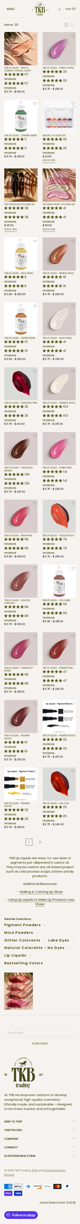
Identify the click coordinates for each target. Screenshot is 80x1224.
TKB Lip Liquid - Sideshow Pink (20, 403)
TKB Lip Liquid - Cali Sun (56, 803)
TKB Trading (23, 1170)
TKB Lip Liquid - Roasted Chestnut (17, 602)
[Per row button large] (66, 25)
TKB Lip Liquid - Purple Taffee (58, 68)
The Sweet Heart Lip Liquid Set (59, 204)
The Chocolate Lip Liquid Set (19, 204)
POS (35, 1170)
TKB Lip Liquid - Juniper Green (20, 135)
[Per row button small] (72, 25)
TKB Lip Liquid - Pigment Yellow (17, 805)
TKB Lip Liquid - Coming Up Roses (18, 669)
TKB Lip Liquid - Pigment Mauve (17, 737)
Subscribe (40, 1043)
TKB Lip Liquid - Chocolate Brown (18, 469)
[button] (6, 9)
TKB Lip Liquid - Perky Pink (18, 535)
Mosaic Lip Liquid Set (54, 135)
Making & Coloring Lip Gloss (41, 891)
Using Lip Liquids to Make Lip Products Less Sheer (41, 901)
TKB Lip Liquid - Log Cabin (56, 600)
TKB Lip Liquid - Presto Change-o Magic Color (17, 69)
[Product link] (21, 63)
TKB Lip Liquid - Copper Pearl (19, 338)
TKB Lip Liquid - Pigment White (59, 403)
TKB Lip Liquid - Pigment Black (59, 735)
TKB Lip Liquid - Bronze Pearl (58, 273)
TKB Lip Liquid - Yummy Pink (57, 467)
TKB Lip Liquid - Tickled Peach (58, 535)
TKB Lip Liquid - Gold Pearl (18, 273)
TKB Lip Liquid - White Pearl (57, 338)
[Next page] (51, 842)
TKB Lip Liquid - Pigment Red (58, 668)
